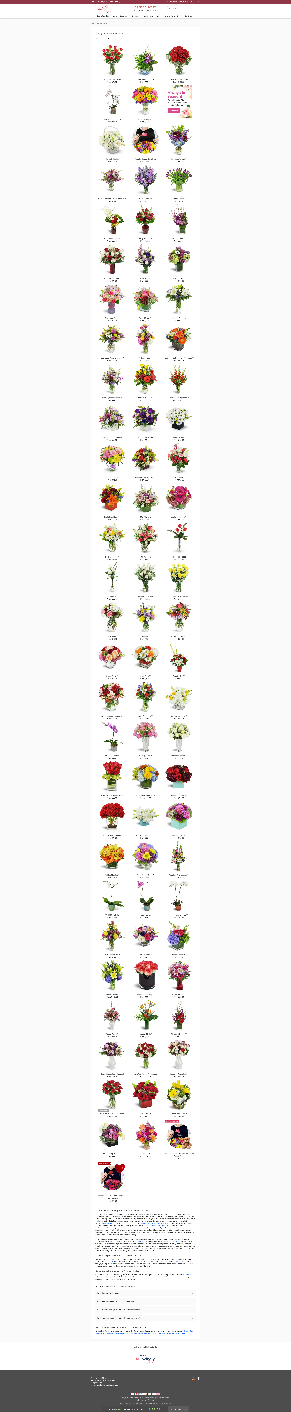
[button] (285, 1402)
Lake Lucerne (180, 1333)
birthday (178, 1261)
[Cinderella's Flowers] (107, 9)
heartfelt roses (115, 1241)
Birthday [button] (135, 16)
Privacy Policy (137, 1403)
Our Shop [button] (188, 16)
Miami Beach (156, 1333)
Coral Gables (120, 1333)
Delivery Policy (166, 1403)
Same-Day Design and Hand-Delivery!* (106, 1)
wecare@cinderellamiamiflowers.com (104, 1385)
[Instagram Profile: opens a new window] (193, 1378)
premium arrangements (159, 1225)
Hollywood (110, 1333)
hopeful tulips (174, 1241)
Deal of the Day (103, 16)
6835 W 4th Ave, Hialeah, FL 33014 (104, 1380)
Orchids (111, 1261)
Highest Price (119, 39)
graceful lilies (140, 1241)
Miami (103, 1333)
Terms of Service (125, 1403)
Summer (114, 16)
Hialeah (186, 1331)
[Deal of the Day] (179, 101)
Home (93, 24)
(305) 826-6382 (96, 1383)
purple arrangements (110, 1223)
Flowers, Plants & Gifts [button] (172, 16)
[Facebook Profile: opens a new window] (198, 1378)
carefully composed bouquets (151, 1223)
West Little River (168, 1333)
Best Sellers (106, 39)
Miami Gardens (131, 1333)
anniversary (162, 1261)
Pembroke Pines (144, 1333)
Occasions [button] (124, 16)
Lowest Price (131, 39)
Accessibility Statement (152, 1403)
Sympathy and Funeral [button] (151, 16)
